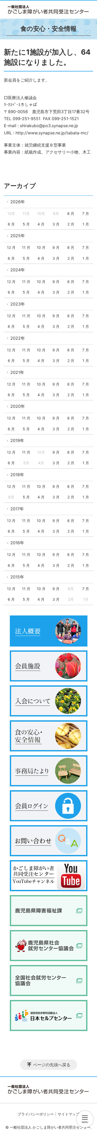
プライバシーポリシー (36, 1114)
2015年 (17, 576)
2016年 (17, 542)
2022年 (17, 338)
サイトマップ (68, 1114)
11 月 (26, 247)
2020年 (17, 406)
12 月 (11, 247)
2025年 (17, 235)
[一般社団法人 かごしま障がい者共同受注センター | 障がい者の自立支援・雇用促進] (48, 9)
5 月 (26, 224)
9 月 (56, 247)
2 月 (71, 224)
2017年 (17, 508)
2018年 (17, 474)
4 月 (41, 224)
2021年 (17, 372)
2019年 (17, 440)
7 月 (85, 213)
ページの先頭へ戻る (51, 1064)
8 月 (70, 213)
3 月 (56, 224)
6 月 (11, 224)
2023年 (17, 304)
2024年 (17, 269)
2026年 (17, 201)
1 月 (86, 224)
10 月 (41, 247)
